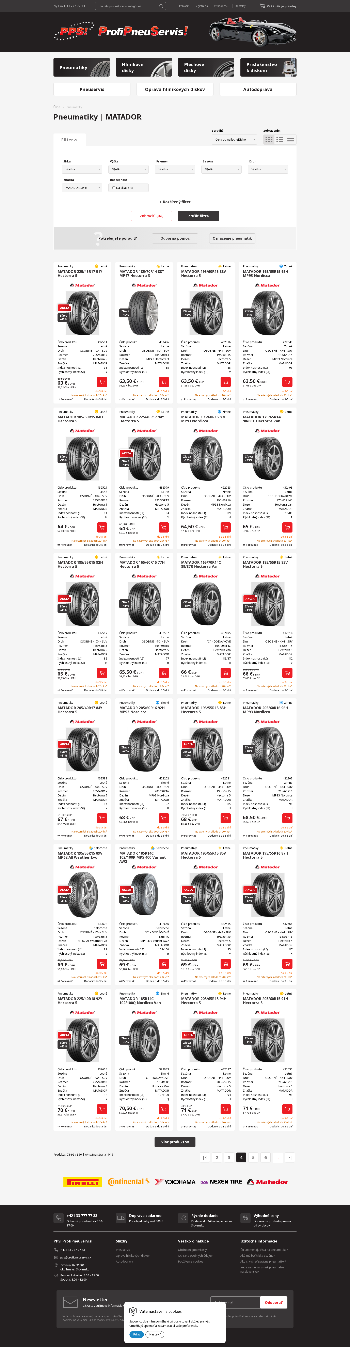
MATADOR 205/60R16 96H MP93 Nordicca (265, 709)
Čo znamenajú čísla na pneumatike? (264, 1250)
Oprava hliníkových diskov (132, 1255)
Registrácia (201, 6)
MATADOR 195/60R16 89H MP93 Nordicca (203, 418)
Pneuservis (123, 1250)
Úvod (56, 107)
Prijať (136, 1334)
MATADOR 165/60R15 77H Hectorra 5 (142, 564)
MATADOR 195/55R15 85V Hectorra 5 (203, 855)
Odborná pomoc (175, 238)
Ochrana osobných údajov (195, 1255)
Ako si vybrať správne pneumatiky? (263, 1261)
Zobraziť (151, 216)
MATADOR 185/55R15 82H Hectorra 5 (80, 564)
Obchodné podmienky (192, 1250)
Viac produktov (175, 1141)
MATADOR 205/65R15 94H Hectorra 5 (203, 1000)
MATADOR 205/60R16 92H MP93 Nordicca (142, 709)
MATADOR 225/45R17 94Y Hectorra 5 (141, 418)
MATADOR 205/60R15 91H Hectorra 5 (265, 1000)
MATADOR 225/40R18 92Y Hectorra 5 (80, 1000)
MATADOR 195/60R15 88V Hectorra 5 (203, 273)
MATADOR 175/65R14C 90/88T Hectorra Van (263, 418)
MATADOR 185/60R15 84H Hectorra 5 (80, 418)
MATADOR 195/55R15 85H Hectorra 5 (203, 709)
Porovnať (66, 399)
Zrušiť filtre (198, 215)
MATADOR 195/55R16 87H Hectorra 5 (265, 855)
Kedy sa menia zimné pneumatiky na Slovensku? (262, 1269)
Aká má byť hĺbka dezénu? (257, 1255)
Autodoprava (124, 1261)
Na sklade (124, 188)
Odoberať (273, 1302)
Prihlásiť (184, 6)
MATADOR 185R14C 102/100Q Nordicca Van (140, 1000)
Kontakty (240, 6)
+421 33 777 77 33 (71, 6)
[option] (83, 1182)
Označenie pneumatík (232, 238)
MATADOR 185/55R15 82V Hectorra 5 (265, 564)
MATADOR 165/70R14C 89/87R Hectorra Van (201, 564)
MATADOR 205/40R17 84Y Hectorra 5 (80, 709)
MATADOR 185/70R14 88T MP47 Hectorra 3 (141, 273)
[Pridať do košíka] (102, 382)
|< (204, 1157)
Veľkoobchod (221, 6)
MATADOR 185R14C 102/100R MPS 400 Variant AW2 (142, 857)
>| (289, 1157)
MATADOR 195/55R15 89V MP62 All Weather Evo (80, 855)
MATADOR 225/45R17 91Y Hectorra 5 (80, 273)
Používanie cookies (190, 1261)
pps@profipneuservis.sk (75, 1257)
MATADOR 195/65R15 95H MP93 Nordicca (265, 273)
